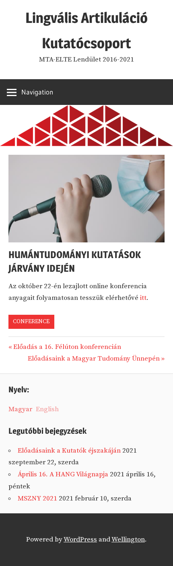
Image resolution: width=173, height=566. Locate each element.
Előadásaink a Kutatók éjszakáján (69, 450)
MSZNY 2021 (37, 498)
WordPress (80, 539)
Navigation (37, 92)
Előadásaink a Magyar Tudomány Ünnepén (94, 358)
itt (143, 297)
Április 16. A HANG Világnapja (63, 474)
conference (31, 321)
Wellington (128, 539)
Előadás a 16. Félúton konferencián (67, 346)
